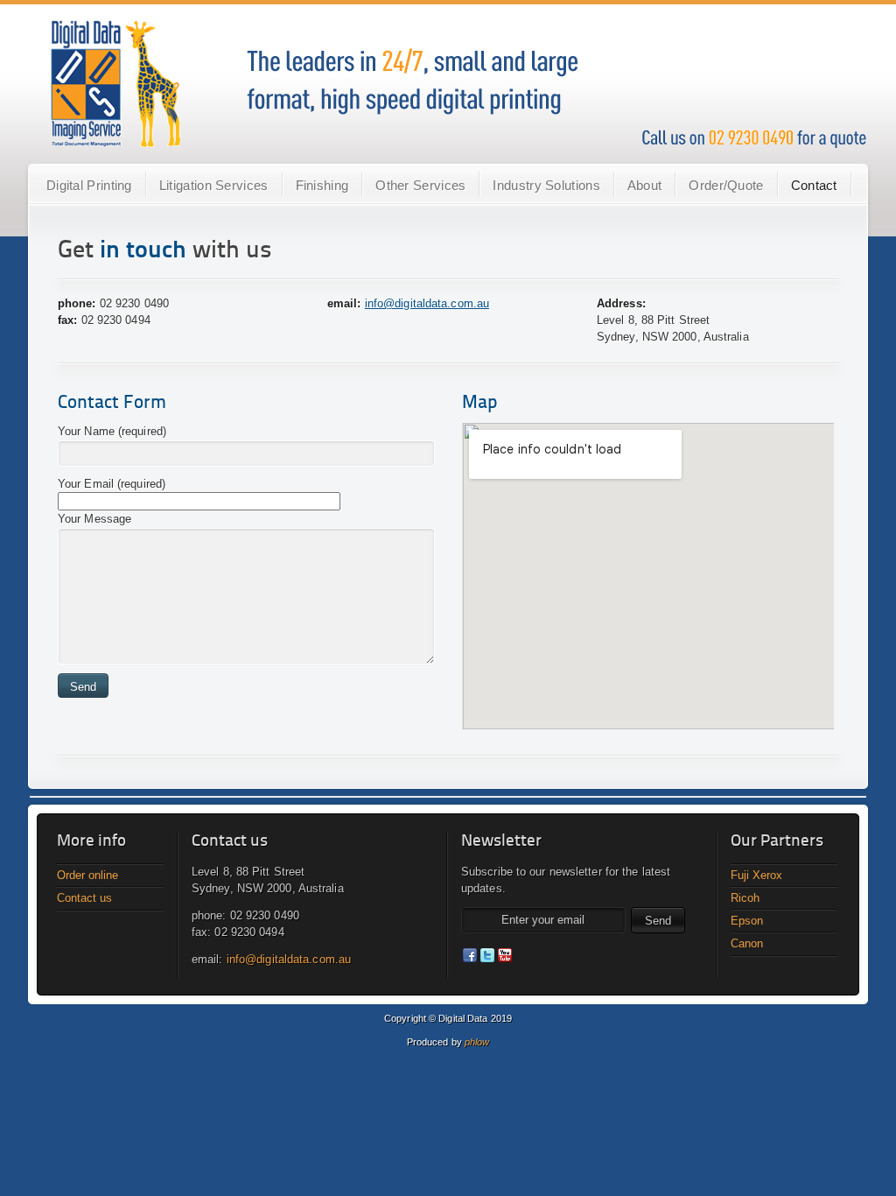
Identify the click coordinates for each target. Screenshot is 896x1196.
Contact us (84, 897)
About (644, 185)
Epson (747, 920)
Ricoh (745, 897)
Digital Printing (89, 185)
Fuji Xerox (756, 875)
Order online (87, 875)
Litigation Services (214, 185)
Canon (747, 943)
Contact (814, 185)
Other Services (420, 185)
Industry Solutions (546, 185)
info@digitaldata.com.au (427, 303)
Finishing (322, 185)
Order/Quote (726, 185)
